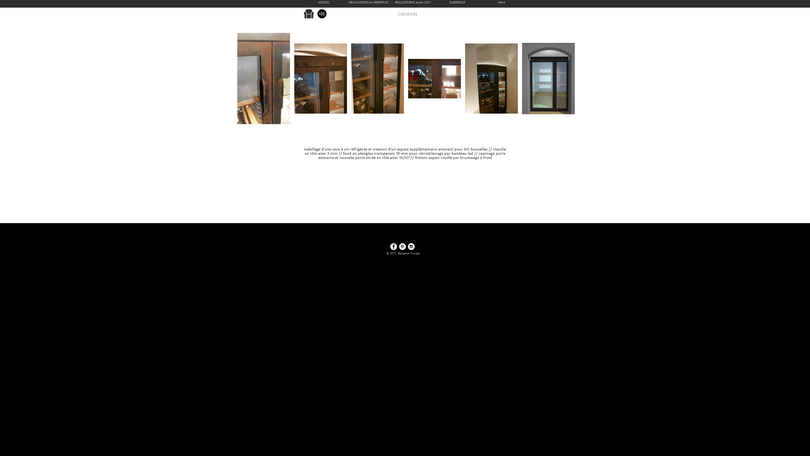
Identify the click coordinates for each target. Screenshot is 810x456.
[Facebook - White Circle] (393, 246)
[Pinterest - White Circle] (402, 246)
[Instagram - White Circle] (411, 246)
